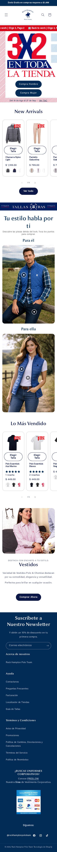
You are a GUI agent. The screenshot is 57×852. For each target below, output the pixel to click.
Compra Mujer (28, 93)
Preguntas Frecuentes (17, 689)
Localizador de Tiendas (17, 702)
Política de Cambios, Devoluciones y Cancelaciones (24, 744)
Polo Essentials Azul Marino (12, 465)
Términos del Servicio (16, 753)
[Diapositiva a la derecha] (35, 183)
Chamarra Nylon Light (13, 158)
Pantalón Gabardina (34, 158)
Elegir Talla (13, 150)
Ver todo (28, 191)
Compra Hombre (28, 84)
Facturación (12, 695)
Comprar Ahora (28, 597)
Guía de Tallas (13, 709)
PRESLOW (33, 779)
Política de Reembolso (17, 760)
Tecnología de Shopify (43, 847)
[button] (6, 15)
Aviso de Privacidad (16, 729)
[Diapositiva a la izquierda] (22, 183)
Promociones (12, 736)
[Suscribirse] (47, 645)
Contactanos (12, 682)
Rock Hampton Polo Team (19, 662)
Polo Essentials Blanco (36, 465)
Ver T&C (43, 101)
